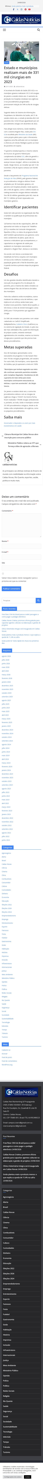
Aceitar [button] (27, 1477)
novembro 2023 (7, 777)
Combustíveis (6, 879)
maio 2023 (5, 800)
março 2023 (6, 807)
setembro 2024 (7, 741)
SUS (23, 156)
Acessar (4, 1054)
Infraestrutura (7, 963)
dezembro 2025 (7, 686)
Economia (5, 897)
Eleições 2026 (7, 908)
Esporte (4, 927)
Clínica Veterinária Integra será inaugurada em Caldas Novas (22, 7)
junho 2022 (6, 840)
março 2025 (6, 719)
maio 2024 (5, 755)
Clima (4, 875)
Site (3, 563)
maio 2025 (5, 711)
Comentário (7, 511)
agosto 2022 (6, 833)
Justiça (4, 971)
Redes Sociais (7, 993)
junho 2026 (6, 663)
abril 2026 (5, 671)
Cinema (4, 871)
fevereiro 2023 (7, 811)
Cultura (4, 886)
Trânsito (5, 1033)
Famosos (5, 930)
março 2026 (6, 675)
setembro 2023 (7, 785)
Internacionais (7, 967)
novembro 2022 (7, 822)
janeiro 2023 (6, 814)
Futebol (4, 938)
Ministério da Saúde (25, 134)
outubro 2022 (6, 825)
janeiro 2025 (6, 726)
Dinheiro (5, 894)
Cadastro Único (21, 324)
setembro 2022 (7, 829)
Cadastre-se (6, 1050)
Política (4, 989)
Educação (5, 901)
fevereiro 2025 (7, 722)
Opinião (4, 982)
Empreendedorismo (9, 916)
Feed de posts (7, 1057)
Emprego (5, 919)
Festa (4, 934)
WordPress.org (7, 1065)
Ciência (4, 868)
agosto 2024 (6, 744)
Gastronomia (6, 941)
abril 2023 (5, 803)
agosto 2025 (6, 700)
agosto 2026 (6, 656)
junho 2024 (6, 752)
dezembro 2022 (7, 818)
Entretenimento (7, 923)
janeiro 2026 (6, 682)
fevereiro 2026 (7, 678)
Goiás (6, 62)
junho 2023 (6, 796)
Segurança (5, 1008)
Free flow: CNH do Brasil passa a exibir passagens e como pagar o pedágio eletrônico (19, 1146)
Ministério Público (8, 978)
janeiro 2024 (6, 770)
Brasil (4, 860)
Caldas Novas (7, 864)
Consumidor (6, 882)
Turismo (5, 1037)
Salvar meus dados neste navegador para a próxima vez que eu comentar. (19, 579)
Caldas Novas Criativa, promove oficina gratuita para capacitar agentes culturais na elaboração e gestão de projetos (21, 622)
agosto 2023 (6, 789)
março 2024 (6, 763)
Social (4, 1011)
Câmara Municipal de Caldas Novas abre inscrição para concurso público (21, 436)
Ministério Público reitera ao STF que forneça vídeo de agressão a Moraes (23, 444)
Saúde (4, 1004)
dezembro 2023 (7, 774)
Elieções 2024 (7, 912)
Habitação (5, 949)
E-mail (5, 552)
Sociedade (5, 1015)
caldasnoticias (19, 86)
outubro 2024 (6, 737)
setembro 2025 (7, 697)
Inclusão (5, 960)
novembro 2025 (7, 689)
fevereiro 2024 (7, 766)
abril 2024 (5, 759)
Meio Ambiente (7, 974)
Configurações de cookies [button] (13, 1477)
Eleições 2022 (7, 905)
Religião (4, 997)
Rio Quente (6, 1000)
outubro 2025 (6, 693)
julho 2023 (5, 792)
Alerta (4, 857)
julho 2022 (5, 836)
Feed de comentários (9, 1061)
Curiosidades (6, 890)
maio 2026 (5, 667)
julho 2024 (5, 748)
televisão (5, 1026)
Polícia (4, 985)
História (4, 952)
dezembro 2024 (7, 730)
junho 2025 (6, 708)
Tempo (4, 1030)
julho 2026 (5, 660)
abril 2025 (5, 715)
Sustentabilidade (7, 1019)
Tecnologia (6, 1022)
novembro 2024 (7, 733)
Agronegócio (6, 853)
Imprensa (5, 956)
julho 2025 (5, 704)
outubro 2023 (6, 781)
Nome (5, 541)
